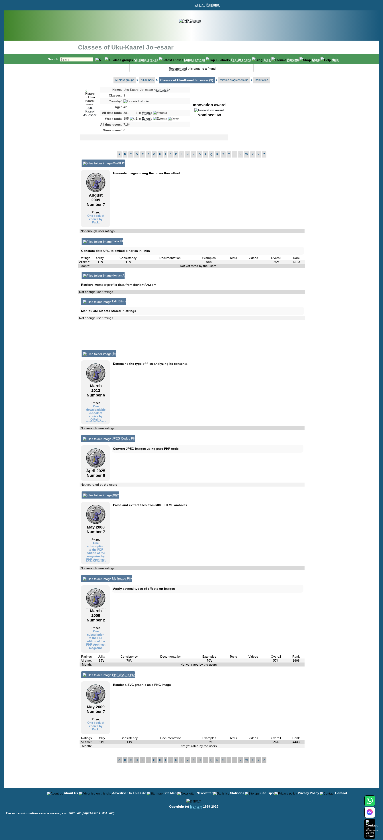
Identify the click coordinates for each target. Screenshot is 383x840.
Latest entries (194, 59)
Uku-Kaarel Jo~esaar (89, 111)
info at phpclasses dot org (91, 813)
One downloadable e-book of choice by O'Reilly (96, 413)
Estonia (143, 101)
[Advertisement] (263, 123)
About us (71, 793)
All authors (147, 80)
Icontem (196, 806)
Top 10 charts (241, 59)
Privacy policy (308, 793)
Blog (267, 59)
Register (212, 4)
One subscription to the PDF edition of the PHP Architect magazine (95, 640)
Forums (293, 59)
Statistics (237, 793)
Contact (341, 793)
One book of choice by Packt (95, 219)
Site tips (267, 793)
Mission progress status (234, 80)
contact (162, 89)
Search (53, 59)
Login (199, 4)
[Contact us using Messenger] (370, 815)
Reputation (261, 80)
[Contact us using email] (372, 829)
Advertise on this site (129, 793)
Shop (316, 59)
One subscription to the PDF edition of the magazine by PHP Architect (95, 551)
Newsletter (205, 793)
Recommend (178, 68)
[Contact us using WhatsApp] (369, 803)
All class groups (146, 59)
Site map (170, 793)
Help (335, 59)
